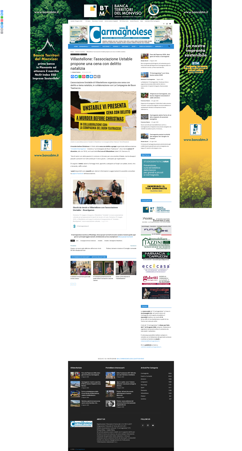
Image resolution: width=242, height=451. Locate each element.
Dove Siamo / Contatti (97, 21)
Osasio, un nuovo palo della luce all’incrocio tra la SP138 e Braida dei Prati (86, 249)
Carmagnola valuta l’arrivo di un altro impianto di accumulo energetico (160, 117)
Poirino (115, 46)
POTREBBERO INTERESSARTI (81, 257)
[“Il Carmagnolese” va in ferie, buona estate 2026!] (144, 74)
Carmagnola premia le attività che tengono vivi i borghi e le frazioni (160, 136)
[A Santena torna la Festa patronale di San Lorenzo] (81, 268)
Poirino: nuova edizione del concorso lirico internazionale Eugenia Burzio (126, 403)
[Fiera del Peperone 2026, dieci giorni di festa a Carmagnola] (144, 56)
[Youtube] (170, 23)
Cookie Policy (111, 430)
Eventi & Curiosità (145, 46)
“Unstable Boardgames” (78, 149)
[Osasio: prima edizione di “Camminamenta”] (126, 268)
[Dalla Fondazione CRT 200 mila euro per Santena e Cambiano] (110, 375)
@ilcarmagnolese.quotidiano (130, 359)
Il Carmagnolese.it (80, 449)
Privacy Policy (101, 430)
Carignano (95, 46)
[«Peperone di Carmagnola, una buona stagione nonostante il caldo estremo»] (144, 95)
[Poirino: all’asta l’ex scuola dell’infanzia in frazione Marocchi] (110, 394)
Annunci (158, 46)
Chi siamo (88, 21)
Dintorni (125, 46)
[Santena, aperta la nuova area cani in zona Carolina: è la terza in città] (75, 403)
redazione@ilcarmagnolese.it (150, 341)
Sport (134, 46)
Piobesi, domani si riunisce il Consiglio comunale (121, 248)
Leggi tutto (104, 221)
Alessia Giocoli (144, 60)
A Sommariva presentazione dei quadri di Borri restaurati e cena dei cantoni (103, 278)
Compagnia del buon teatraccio (88, 240)
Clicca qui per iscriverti (125, 237)
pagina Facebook (77, 173)
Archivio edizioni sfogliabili (111, 21)
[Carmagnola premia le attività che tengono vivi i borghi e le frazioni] (144, 136)
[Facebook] (163, 23)
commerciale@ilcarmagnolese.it (151, 347)
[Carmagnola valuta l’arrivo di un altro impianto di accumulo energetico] (144, 116)
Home (76, 46)
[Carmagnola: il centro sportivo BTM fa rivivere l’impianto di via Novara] (75, 384)
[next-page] (75, 284)
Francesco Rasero (145, 100)
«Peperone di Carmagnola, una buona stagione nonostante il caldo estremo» (160, 96)
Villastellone (83, 54)
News (141, 21)
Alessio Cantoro (76, 72)
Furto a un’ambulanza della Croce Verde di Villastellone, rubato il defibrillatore (90, 393)
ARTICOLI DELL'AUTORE (99, 257)
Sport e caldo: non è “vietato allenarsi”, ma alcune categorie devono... (126, 384)
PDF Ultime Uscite (124, 21)
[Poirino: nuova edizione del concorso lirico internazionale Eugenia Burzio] (110, 403)
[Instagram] (167, 23)
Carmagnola (83, 46)
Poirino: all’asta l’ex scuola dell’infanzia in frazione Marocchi (125, 393)
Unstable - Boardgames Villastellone (113, 240)
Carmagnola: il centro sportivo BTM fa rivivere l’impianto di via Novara (91, 384)
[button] (169, 46)
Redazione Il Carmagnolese (148, 79)
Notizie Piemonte (134, 21)
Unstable (100, 240)
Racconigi (106, 46)
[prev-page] (72, 284)
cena (77, 240)
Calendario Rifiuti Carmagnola (152, 21)
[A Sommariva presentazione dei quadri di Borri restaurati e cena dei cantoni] (103, 268)
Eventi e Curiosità (80, 51)
